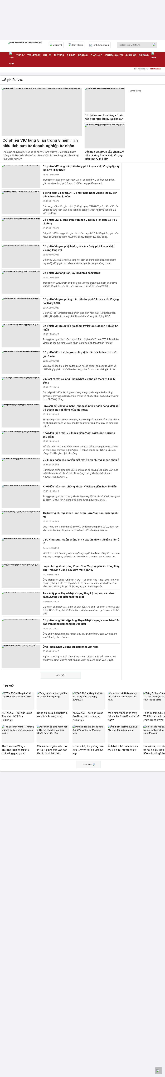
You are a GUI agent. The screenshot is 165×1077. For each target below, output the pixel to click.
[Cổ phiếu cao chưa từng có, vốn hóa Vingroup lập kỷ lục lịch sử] (105, 100)
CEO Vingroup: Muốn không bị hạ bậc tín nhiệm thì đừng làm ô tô (81, 541)
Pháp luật (96, 55)
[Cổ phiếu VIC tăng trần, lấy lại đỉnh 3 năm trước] (21, 282)
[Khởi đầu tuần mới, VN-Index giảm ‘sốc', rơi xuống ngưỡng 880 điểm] (21, 442)
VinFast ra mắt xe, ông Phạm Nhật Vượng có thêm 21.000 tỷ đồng (79, 381)
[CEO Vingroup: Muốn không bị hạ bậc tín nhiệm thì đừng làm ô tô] (21, 549)
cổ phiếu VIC (12, 80)
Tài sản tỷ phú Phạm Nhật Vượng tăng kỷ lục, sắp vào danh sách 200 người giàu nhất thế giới (79, 595)
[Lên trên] (158, 1070)
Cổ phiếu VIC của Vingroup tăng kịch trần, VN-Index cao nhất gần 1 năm (80, 354)
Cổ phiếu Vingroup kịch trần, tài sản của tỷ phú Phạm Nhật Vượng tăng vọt (78, 248)
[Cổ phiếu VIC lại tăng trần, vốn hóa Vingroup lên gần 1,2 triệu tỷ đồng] (21, 229)
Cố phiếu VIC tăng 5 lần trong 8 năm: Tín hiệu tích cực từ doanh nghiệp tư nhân (40, 143)
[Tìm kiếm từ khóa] (154, 44)
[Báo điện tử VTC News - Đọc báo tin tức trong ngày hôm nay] (25, 46)
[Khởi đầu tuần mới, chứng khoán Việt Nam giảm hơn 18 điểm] (21, 496)
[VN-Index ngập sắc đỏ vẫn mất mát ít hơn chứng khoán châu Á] (21, 470)
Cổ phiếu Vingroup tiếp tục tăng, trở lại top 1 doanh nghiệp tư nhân (80, 328)
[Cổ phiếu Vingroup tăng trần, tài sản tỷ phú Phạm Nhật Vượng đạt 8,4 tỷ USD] (21, 309)
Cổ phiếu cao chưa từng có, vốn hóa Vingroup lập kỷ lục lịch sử (104, 117)
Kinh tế (47, 55)
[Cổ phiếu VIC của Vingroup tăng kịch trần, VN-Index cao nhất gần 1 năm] (21, 362)
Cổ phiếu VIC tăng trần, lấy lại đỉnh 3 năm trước (71, 273)
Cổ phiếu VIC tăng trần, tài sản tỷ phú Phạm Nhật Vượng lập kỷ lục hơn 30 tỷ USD (81, 168)
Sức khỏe (131, 55)
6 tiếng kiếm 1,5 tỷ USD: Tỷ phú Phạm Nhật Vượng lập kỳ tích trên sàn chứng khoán (80, 194)
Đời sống (144, 55)
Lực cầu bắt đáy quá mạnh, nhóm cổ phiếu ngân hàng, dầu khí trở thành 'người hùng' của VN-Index (81, 408)
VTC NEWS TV (33, 55)
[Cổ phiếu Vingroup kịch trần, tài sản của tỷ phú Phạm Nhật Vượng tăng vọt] (21, 256)
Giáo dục (83, 55)
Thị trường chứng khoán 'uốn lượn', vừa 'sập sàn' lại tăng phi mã (80, 515)
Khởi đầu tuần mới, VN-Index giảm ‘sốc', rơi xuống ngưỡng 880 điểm (79, 435)
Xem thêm (61, 675)
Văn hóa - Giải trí (114, 55)
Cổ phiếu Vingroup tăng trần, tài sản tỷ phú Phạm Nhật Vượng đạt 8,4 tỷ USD (81, 301)
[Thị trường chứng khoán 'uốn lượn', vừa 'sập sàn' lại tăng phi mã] (21, 523)
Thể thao (59, 55)
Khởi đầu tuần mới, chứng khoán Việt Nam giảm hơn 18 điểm (80, 486)
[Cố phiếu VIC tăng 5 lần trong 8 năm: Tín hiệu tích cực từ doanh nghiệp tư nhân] (42, 112)
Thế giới (71, 55)
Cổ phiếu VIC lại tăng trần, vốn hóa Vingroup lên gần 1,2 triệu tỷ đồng (80, 221)
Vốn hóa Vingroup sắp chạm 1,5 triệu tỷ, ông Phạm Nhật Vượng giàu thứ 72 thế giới (104, 155)
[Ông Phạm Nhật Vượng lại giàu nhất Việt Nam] (21, 656)
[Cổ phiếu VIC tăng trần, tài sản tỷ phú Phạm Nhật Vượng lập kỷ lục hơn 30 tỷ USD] (21, 176)
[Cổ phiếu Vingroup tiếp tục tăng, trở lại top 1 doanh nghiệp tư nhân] (21, 335)
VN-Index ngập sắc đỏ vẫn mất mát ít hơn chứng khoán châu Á (81, 460)
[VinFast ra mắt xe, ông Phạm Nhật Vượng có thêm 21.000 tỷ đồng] (21, 388)
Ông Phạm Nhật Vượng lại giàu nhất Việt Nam (70, 646)
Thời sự (20, 55)
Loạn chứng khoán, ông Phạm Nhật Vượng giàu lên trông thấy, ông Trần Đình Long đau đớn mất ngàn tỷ (81, 568)
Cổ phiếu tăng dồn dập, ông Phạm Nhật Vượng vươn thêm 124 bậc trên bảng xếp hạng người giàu (81, 622)
